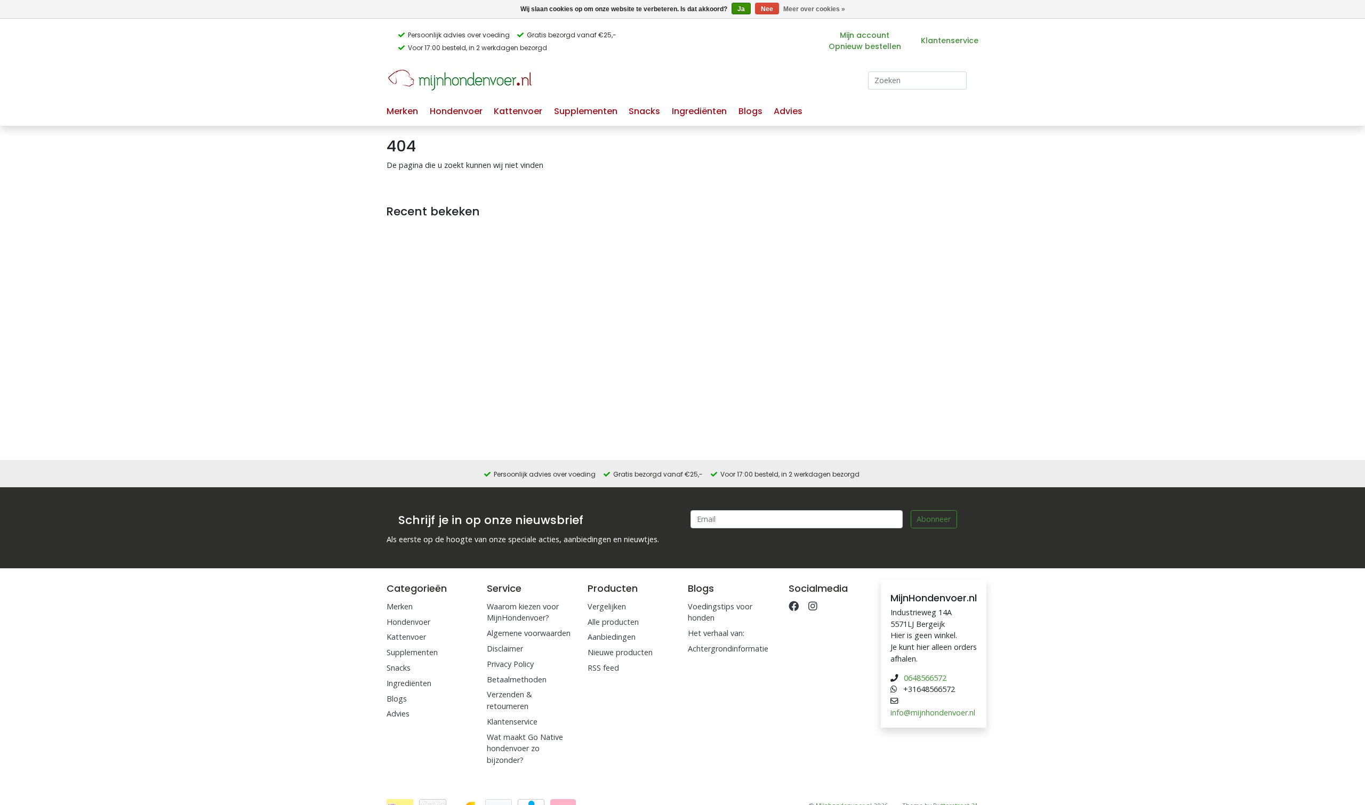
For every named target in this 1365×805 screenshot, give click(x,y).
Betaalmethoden (517, 679)
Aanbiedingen (612, 637)
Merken (402, 111)
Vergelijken (607, 606)
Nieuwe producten (620, 652)
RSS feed (603, 668)
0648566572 (925, 678)
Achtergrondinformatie (728, 648)
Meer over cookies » (814, 9)
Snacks (644, 111)
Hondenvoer (456, 111)
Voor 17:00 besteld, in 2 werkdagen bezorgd (477, 47)
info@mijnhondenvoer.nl (932, 712)
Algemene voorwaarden (529, 633)
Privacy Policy (510, 664)
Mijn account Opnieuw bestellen (865, 41)
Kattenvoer (518, 111)
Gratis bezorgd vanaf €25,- (571, 34)
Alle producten (613, 622)
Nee (767, 9)
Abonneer (934, 519)
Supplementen (585, 111)
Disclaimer (505, 648)
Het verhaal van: (716, 633)
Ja (741, 9)
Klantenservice (949, 40)
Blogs (750, 111)
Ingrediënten (699, 111)
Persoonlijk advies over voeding (459, 34)
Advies (788, 111)
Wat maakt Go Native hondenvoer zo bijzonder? (525, 748)
